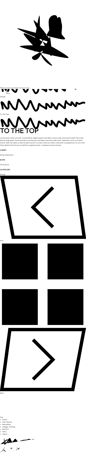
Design (2, 174)
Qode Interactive (6, 155)
